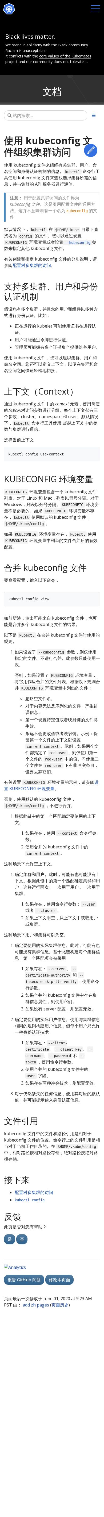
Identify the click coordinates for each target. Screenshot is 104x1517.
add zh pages (36, 1305)
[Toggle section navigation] (93, 115)
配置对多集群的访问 (32, 265)
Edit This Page (90, 150)
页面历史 (60, 1305)
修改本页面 (59, 1280)
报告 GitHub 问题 (24, 1280)
